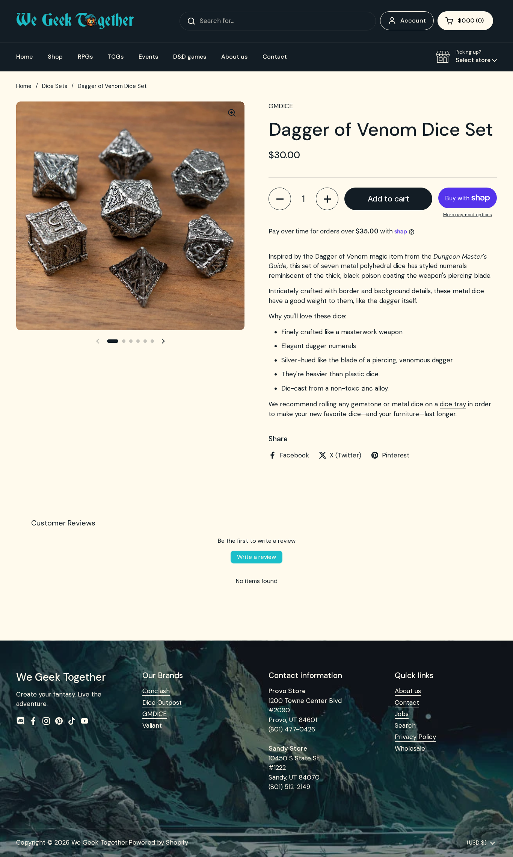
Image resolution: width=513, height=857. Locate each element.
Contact (407, 702)
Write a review (256, 557)
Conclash (156, 691)
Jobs (402, 714)
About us (408, 691)
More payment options (467, 215)
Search (405, 725)
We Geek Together (99, 842)
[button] (465, 20)
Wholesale (410, 748)
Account (413, 20)
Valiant (152, 725)
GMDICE (154, 714)
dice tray (453, 404)
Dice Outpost (162, 702)
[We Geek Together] (75, 20)
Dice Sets (54, 86)
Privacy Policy (415, 737)
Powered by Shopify (158, 842)
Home (24, 86)
